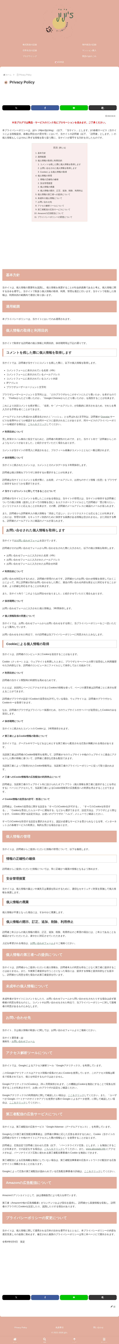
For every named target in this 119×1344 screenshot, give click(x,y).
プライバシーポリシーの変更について (55, 217)
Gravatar (105, 416)
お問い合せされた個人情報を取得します (58, 168)
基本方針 (42, 153)
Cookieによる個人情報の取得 (53, 172)
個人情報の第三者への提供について (54, 194)
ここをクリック (76, 1095)
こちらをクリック (37, 424)
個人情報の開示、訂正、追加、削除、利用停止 (61, 190)
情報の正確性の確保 (49, 179)
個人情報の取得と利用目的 (50, 160)
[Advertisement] (59, 94)
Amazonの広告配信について (51, 213)
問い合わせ (98, 1327)
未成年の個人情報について (50, 198)
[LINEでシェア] (74, 107)
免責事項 (59, 1327)
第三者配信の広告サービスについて (54, 209)
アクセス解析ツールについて (51, 206)
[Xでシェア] (16, 107)
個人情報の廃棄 (47, 187)
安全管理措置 (46, 183)
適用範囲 (42, 157)
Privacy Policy (20, 1327)
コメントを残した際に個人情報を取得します (60, 164)
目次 (55, 147)
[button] (103, 107)
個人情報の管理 (45, 175)
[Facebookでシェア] (45, 107)
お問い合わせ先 (45, 202)
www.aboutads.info (96, 1149)
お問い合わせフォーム (27, 540)
